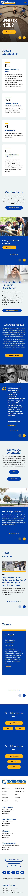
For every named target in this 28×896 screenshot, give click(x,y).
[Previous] (19, 37)
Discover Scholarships (12, 310)
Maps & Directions (19, 791)
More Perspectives (14, 355)
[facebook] (4, 872)
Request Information (14, 723)
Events (16, 794)
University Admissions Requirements (11, 888)
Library (16, 801)
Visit (14, 472)
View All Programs (14, 207)
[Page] (10, 254)
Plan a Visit (14, 761)
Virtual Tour (14, 478)
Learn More (9, 32)
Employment (5, 797)
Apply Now (14, 767)
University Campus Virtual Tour (9, 890)
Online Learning (5, 788)
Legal (21, 878)
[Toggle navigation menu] (25, 2)
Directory (17, 797)
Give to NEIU (14, 865)
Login (24, 878)
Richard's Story (12, 425)
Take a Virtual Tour (14, 859)
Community (5, 801)
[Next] (24, 37)
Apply (8, 728)
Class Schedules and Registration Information (12, 892)
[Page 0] (2, 37)
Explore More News (7, 556)
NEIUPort (4, 791)
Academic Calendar (19, 788)
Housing (4, 794)
